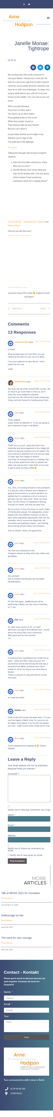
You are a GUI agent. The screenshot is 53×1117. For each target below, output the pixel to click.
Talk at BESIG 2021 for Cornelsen (20, 893)
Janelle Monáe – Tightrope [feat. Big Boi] (26, 222)
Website (12, 836)
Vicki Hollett (20, 381)
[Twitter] (29, 4)
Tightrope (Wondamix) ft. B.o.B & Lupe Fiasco (19, 235)
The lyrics (12, 147)
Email (11, 825)
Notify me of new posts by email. (26, 855)
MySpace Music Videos (21, 287)
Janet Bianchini (21, 342)
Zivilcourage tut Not (12, 915)
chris (17, 413)
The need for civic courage (16, 937)
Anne (17, 438)
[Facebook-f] (23, 4)
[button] (48, 18)
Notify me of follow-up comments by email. (26, 849)
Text (6, 1016)
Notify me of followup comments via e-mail (29, 810)
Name (11, 815)
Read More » (7, 898)
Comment (13, 774)
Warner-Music (14, 225)
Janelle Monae (11, 287)
